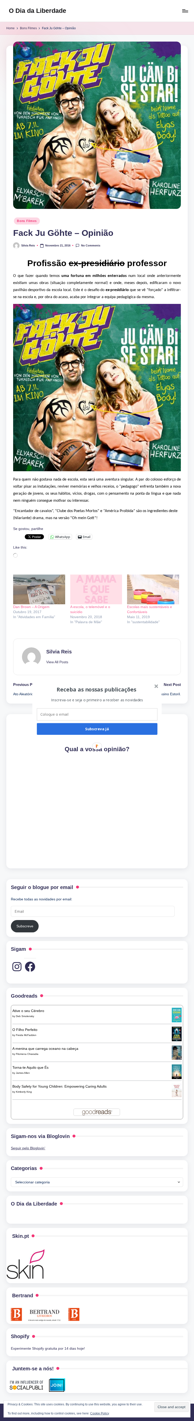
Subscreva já (97, 728)
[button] (96, 689)
